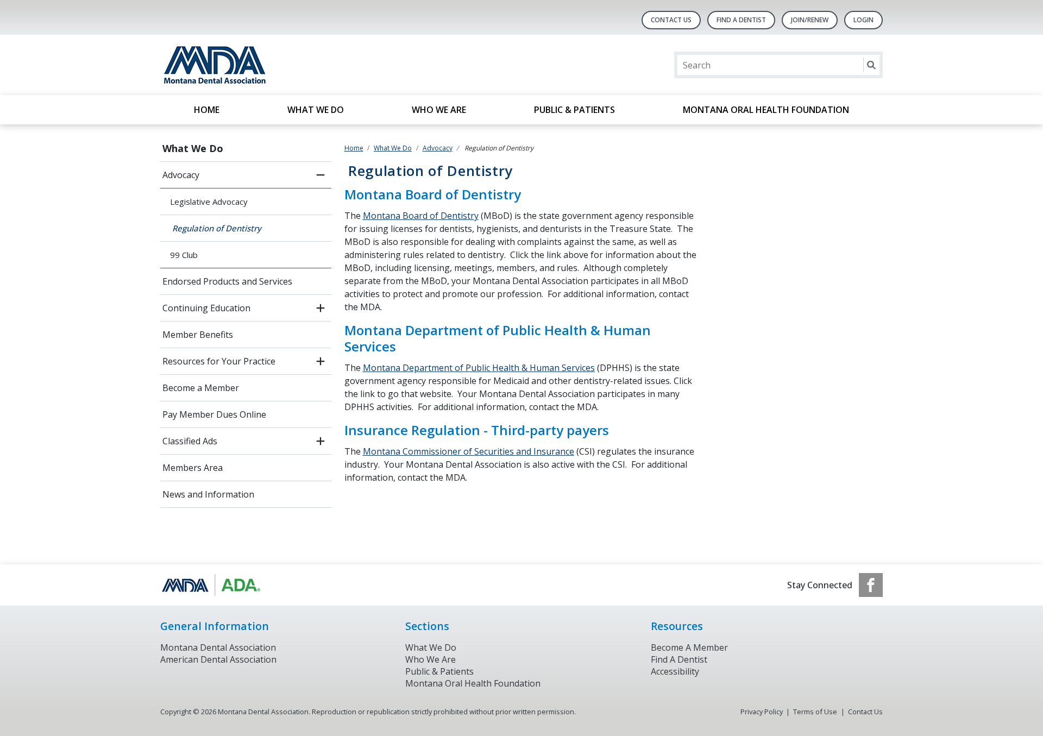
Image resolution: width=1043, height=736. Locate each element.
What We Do (315, 110)
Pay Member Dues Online (214, 414)
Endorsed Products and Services (227, 281)
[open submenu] (320, 307)
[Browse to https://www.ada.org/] (215, 585)
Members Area (192, 468)
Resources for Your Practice (218, 361)
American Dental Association (218, 659)
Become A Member (689, 647)
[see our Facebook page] (871, 585)
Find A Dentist (741, 19)
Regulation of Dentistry (215, 228)
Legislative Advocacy (209, 201)
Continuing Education (206, 308)
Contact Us (671, 19)
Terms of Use (815, 711)
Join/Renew (809, 19)
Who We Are (439, 110)
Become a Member (200, 388)
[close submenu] (320, 174)
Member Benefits (197, 335)
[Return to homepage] (300, 65)
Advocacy (180, 175)
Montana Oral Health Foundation (766, 110)
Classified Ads (189, 441)
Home (206, 110)
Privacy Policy (761, 711)
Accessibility (675, 671)
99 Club (184, 254)
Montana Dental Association (218, 647)
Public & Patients (574, 110)
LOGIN (863, 19)
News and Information (208, 494)
